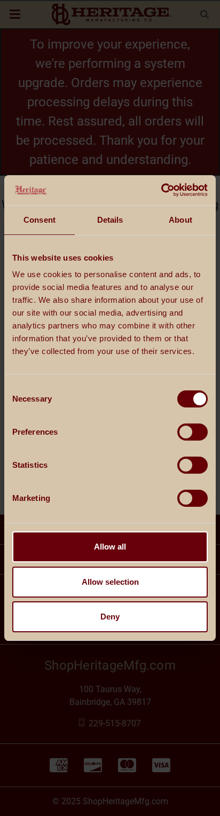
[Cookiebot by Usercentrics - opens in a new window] (161, 190)
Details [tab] (110, 219)
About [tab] (180, 219)
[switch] (192, 432)
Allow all (110, 546)
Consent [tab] (39, 219)
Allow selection (110, 581)
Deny (110, 616)
